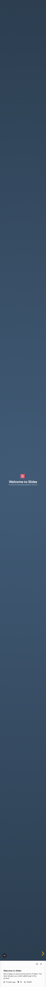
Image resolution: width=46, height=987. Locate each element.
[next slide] (43, 953)
